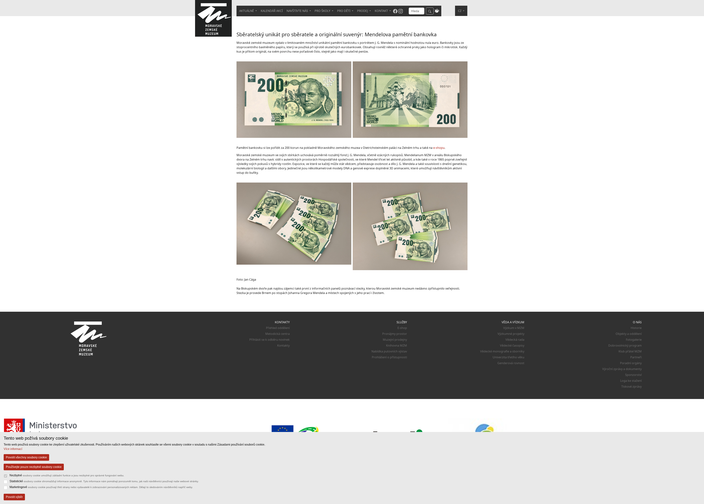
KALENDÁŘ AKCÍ (272, 11)
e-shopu (439, 148)
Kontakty (283, 345)
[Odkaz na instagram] (400, 11)
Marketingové (101, 487)
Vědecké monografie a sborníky (502, 351)
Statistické (104, 481)
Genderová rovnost (510, 363)
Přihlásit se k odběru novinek (269, 340)
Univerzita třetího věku (508, 357)
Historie (636, 328)
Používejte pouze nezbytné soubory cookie (34, 466)
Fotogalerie (634, 340)
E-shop (402, 328)
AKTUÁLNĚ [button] (247, 11)
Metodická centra (277, 334)
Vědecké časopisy (512, 345)
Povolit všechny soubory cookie (26, 457)
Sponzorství (633, 375)
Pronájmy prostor (394, 334)
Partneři (636, 357)
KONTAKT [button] (382, 11)
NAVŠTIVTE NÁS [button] (298, 11)
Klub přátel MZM (630, 351)
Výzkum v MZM (513, 328)
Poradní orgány (631, 363)
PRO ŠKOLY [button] (323, 11)
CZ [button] (460, 11)
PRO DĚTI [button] (344, 11)
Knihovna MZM (396, 345)
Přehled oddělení (278, 328)
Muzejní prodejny (395, 340)
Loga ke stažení (631, 381)
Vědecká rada (514, 340)
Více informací (13, 448)
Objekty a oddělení (629, 334)
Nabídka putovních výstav (389, 351)
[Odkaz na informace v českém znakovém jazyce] (437, 11)
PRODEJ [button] (363, 11)
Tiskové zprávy (631, 387)
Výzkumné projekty (511, 334)
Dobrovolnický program (625, 345)
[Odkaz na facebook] (395, 11)
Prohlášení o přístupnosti (389, 357)
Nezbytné (67, 475)
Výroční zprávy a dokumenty (622, 369)
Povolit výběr (14, 497)
